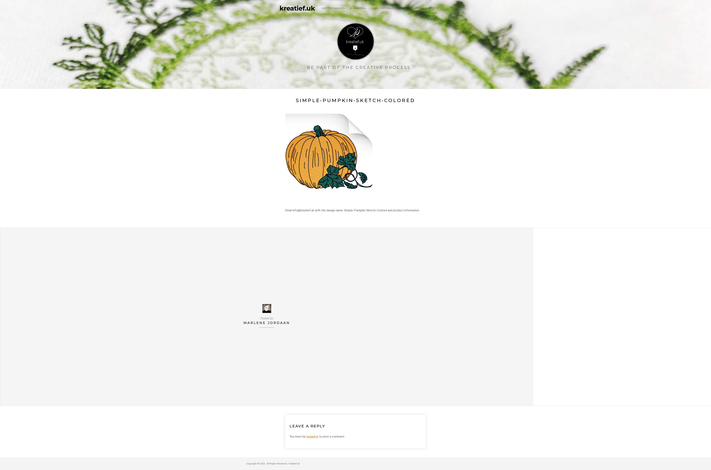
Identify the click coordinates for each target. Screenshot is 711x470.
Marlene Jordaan (266, 323)
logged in (312, 436)
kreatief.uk (297, 8)
